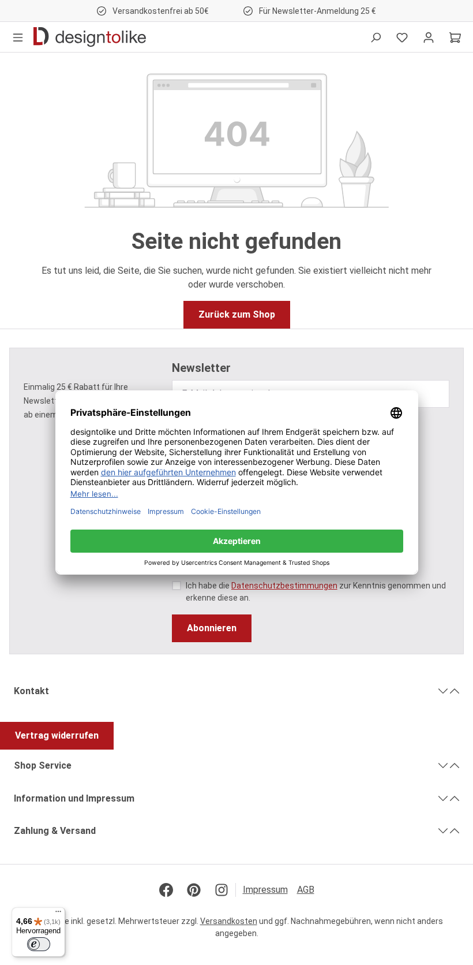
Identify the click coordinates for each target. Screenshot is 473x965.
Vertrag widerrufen (57, 735)
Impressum (265, 889)
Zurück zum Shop (236, 314)
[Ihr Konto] (428, 37)
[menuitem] (270, 890)
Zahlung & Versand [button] (55, 830)
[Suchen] (375, 37)
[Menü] (18, 37)
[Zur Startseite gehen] (89, 37)
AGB (305, 889)
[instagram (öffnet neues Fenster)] (221, 890)
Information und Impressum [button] (74, 798)
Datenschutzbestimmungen (284, 585)
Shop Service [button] (43, 765)
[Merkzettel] (402, 37)
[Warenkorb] (455, 37)
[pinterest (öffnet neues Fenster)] (194, 890)
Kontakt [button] (31, 690)
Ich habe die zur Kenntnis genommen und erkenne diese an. (316, 591)
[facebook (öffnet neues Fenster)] (166, 890)
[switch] (38, 944)
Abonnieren (211, 628)
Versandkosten (228, 921)
